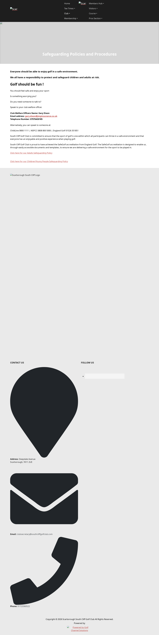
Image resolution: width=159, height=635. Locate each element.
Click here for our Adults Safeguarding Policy (31, 153)
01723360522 (24, 606)
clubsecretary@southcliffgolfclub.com (35, 534)
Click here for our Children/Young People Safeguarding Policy (39, 161)
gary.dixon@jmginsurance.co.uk (41, 116)
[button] (71, 8)
